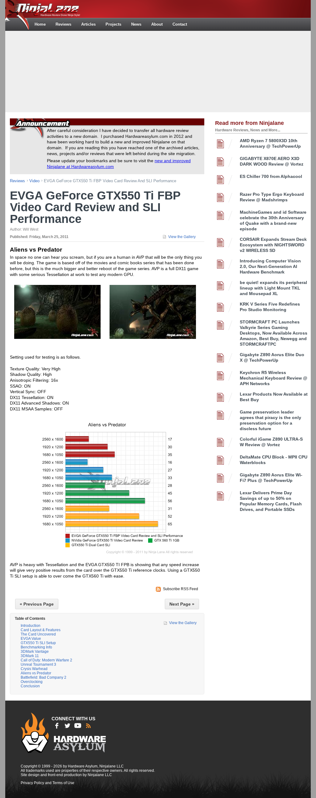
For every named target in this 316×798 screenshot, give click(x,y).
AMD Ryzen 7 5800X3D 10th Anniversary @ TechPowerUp (270, 143)
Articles (88, 24)
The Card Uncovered (38, 634)
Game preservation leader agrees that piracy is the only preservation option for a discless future (270, 420)
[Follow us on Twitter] (67, 725)
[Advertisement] (158, 70)
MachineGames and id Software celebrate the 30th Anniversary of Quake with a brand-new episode (273, 220)
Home (40, 24)
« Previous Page (37, 604)
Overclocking (32, 682)
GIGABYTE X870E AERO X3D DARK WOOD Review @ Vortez (271, 161)
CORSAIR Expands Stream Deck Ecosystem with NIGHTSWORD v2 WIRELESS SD (273, 245)
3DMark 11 (30, 656)
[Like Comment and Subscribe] (78, 725)
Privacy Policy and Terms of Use (47, 783)
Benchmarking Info (36, 647)
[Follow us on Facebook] (57, 725)
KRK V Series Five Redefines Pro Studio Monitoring (270, 307)
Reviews (63, 24)
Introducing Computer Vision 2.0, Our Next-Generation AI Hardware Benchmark (270, 266)
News (136, 24)
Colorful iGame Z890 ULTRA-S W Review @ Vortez (271, 442)
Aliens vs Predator (36, 673)
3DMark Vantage (35, 651)
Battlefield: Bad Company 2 (43, 677)
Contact (180, 24)
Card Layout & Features (40, 630)
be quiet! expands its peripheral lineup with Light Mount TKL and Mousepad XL (273, 288)
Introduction (30, 625)
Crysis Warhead (34, 669)
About (157, 24)
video (34, 181)
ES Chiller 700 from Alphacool (271, 176)
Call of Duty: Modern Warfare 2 (46, 660)
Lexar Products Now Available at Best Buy (274, 397)
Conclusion (30, 686)
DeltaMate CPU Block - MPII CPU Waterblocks (273, 460)
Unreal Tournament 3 (38, 664)
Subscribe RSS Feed (180, 589)
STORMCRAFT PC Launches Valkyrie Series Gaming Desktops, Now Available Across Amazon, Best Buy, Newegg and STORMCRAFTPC (273, 333)
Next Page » (181, 604)
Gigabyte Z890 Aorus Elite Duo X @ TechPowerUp (272, 357)
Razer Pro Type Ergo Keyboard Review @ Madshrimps (272, 197)
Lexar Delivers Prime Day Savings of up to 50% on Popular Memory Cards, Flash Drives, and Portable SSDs (271, 501)
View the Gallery (182, 237)
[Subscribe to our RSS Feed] (88, 725)
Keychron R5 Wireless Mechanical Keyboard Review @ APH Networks (273, 378)
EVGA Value (31, 638)
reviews (17, 181)
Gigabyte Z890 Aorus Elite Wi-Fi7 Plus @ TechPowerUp (271, 477)
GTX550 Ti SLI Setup (38, 643)
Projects (113, 24)
